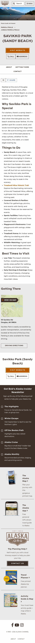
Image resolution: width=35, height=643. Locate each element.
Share (12, 80)
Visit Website (17, 50)
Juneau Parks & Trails (10, 30)
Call (11, 56)
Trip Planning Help (17, 549)
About (9, 67)
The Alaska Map (25, 478)
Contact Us (17, 563)
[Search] (13, 3)
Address (23, 56)
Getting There (22, 67)
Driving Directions (14, 345)
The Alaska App (25, 508)
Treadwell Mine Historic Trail (16, 185)
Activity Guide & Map (27, 597)
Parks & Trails (7, 27)
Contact (18, 71)
